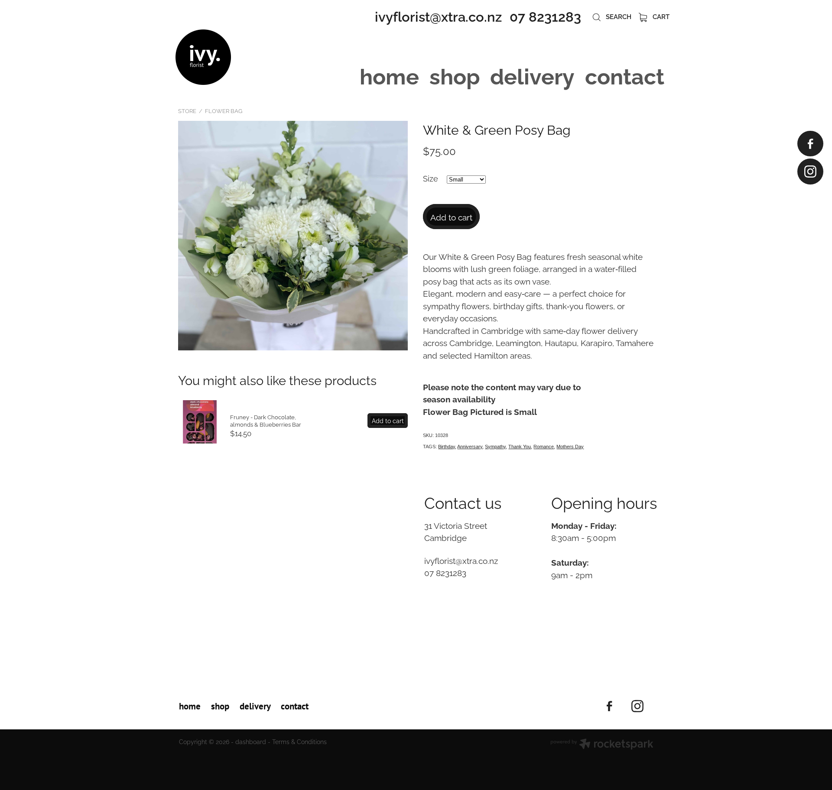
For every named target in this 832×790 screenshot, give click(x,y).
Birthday (446, 446)
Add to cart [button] (451, 216)
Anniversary (469, 446)
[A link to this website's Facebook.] (810, 143)
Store (187, 110)
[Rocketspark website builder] (601, 744)
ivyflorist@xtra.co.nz (438, 15)
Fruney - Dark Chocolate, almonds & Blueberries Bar (265, 420)
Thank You (519, 446)
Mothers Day (570, 446)
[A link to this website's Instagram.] (810, 171)
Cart (660, 16)
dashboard (250, 741)
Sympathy (495, 446)
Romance (543, 446)
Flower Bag (223, 110)
